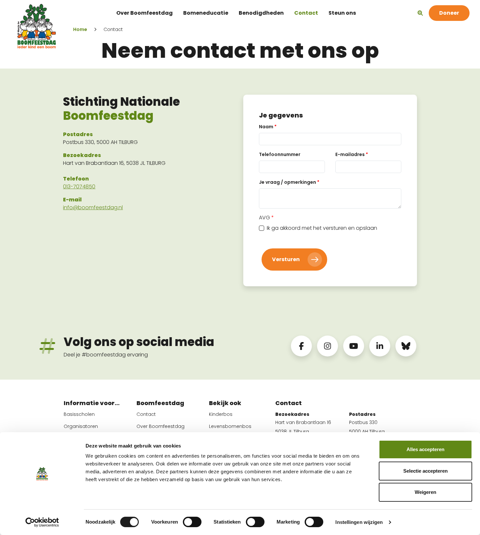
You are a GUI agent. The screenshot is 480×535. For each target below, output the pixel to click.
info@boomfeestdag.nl (93, 207)
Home (80, 29)
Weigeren (425, 492)
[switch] (192, 522)
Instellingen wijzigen (359, 522)
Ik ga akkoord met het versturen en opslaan (322, 228)
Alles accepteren (425, 449)
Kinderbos (220, 414)
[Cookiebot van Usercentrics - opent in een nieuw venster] (42, 522)
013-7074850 (79, 186)
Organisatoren (81, 426)
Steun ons (342, 13)
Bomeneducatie (205, 13)
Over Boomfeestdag (144, 13)
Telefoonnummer (279, 154)
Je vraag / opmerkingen (289, 182)
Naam (268, 126)
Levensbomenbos (230, 426)
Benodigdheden (261, 13)
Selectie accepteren (425, 471)
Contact (306, 13)
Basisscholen (79, 414)
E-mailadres (351, 154)
